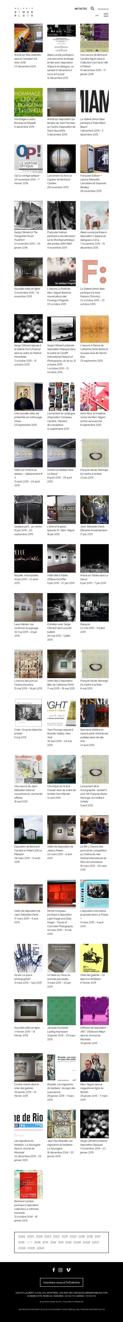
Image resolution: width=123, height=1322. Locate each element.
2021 (65, 1236)
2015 (29, 1242)
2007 (95, 1242)
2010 (68, 1242)
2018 (90, 1236)
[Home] (24, 9)
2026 (21, 1236)
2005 (31, 1248)
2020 (73, 1236)
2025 (30, 1236)
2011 (60, 1242)
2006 (22, 1248)
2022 (56, 1236)
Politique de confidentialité (90, 1309)
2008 (86, 1242)
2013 (45, 1242)
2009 (77, 1242)
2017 (98, 1236)
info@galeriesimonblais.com (90, 1292)
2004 (40, 1248)
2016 (21, 1242)
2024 (39, 1236)
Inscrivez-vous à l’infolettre (61, 1282)
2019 (82, 1236)
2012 (53, 1242)
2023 (47, 1236)
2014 (37, 1242)
